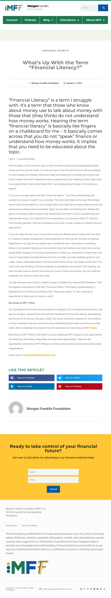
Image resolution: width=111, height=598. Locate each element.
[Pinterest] (101, 589)
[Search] (103, 7)
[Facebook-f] (84, 589)
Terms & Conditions (29, 525)
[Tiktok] (104, 589)
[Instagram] (88, 589)
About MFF (93, 20)
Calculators (68, 20)
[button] (31, 378)
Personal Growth (55, 50)
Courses (12, 20)
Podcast (30, 20)
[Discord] (98, 589)
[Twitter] (91, 589)
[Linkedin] (81, 589)
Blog (46, 20)
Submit (53, 489)
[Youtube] (94, 589)
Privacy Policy (11, 525)
